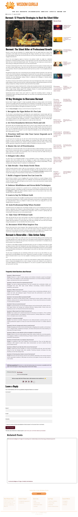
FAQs (35, 501)
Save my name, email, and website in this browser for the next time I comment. (25, 424)
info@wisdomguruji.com (24, 501)
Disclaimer (51, 504)
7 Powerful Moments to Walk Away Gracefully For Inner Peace (67, 39)
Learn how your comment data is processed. (35, 430)
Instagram (65, 501)
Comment (8, 392)
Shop (64, 11)
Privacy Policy (51, 503)
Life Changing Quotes (34, 11)
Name (7, 408)
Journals (35, 506)
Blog (17, 11)
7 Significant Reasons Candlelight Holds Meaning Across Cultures (67, 27)
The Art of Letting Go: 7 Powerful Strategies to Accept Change (67, 75)
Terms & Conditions (53, 501)
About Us (6, 506)
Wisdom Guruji (43, 512)
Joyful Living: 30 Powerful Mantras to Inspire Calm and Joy (67, 132)
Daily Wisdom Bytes (38, 504)
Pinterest (65, 504)
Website (7, 419)
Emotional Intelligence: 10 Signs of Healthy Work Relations (67, 63)
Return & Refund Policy (53, 506)
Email (7, 413)
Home (13, 11)
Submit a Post (44, 11)
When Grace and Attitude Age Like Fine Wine (67, 120)
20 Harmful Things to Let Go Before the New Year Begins (67, 50)
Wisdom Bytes (23, 11)
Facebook (65, 503)
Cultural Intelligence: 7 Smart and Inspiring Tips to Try (67, 172)
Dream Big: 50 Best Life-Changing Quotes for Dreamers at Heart (67, 100)
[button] (23, 381)
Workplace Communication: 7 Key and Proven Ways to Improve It (67, 88)
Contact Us (52, 11)
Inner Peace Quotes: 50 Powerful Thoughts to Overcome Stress (67, 158)
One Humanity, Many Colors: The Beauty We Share (67, 145)
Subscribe (59, 11)
